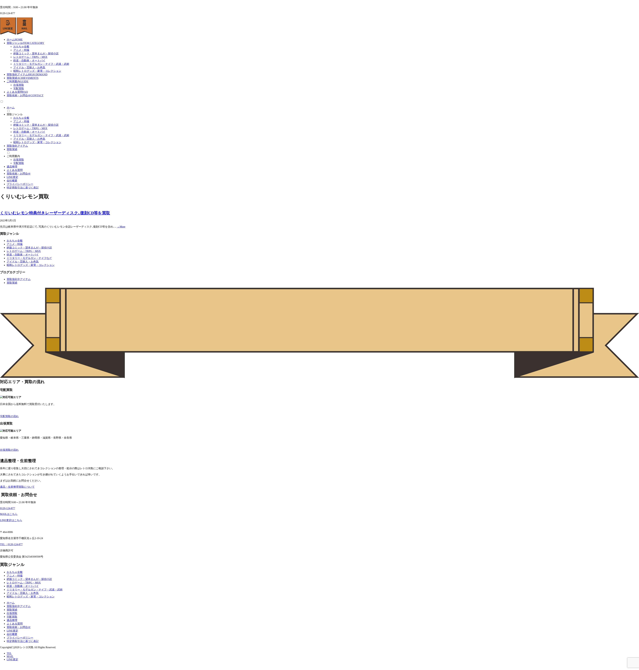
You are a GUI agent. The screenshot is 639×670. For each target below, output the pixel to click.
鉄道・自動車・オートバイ (29, 60)
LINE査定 (12, 177)
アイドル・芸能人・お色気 (29, 67)
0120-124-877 (7, 508)
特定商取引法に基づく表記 (23, 187)
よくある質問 (17, 91)
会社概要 (12, 180)
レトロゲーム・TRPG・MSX (30, 57)
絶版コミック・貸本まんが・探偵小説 (36, 53)
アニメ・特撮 (21, 50)
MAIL (10, 656)
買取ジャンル (25, 43)
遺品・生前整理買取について (17, 486)
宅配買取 (18, 88)
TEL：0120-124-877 (11, 544)
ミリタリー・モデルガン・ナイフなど (29, 258)
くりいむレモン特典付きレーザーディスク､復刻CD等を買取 (55, 213)
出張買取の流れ (9, 449)
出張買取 (18, 85)
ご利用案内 (17, 81)
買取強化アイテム (27, 74)
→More (121, 226)
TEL (9, 653)
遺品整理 (12, 166)
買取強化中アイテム (19, 279)
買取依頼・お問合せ (25, 95)
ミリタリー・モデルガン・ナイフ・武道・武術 (41, 64)
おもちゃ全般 (21, 46)
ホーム (15, 39)
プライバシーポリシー (20, 184)
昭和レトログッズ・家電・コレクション (37, 71)
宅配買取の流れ (9, 416)
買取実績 (22, 78)
